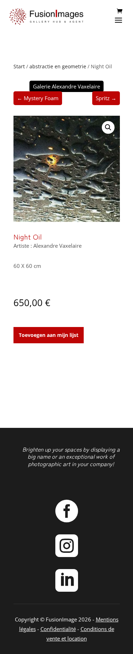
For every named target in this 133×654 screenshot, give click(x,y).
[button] (108, 127)
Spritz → (106, 98)
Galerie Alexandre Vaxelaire (66, 86)
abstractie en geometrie (57, 66)
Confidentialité (58, 628)
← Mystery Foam (38, 98)
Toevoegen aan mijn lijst (48, 335)
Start (19, 66)
